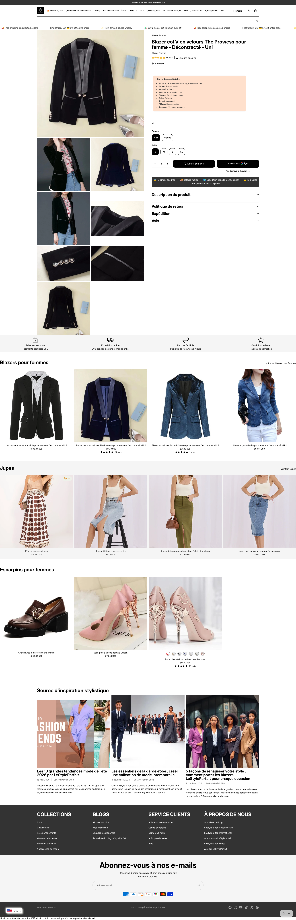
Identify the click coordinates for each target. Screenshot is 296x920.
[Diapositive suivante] (68, 405)
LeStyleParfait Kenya (214, 843)
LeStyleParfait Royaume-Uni (218, 827)
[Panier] (255, 10)
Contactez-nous (156, 833)
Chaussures (43, 827)
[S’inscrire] (199, 885)
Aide (150, 843)
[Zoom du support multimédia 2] (63, 164)
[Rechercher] (256, 21)
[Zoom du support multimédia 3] (117, 164)
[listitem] (222, 11)
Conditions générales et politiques (148, 907)
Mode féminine (100, 827)
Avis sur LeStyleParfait (215, 849)
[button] (159, 57)
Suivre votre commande (160, 822)
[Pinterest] (257, 907)
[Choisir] (68, 437)
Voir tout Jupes (288, 469)
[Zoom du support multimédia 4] (63, 218)
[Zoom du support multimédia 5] (117, 218)
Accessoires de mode (48, 849)
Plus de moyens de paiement (238, 171)
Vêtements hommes (47, 838)
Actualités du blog (213, 822)
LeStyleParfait (50, 907)
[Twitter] (252, 907)
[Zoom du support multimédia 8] (63, 308)
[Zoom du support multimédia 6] (63, 263)
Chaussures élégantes (104, 833)
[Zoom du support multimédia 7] (117, 263)
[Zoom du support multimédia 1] (90, 83)
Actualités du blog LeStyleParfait (109, 838)
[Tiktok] (246, 907)
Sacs (39, 822)
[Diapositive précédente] (4, 405)
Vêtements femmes (46, 843)
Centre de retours (157, 827)
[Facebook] (230, 907)
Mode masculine (101, 822)
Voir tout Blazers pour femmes (281, 363)
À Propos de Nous (157, 838)
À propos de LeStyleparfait (218, 838)
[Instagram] (235, 907)
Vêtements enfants (46, 833)
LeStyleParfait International (218, 833)
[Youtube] (241, 907)
